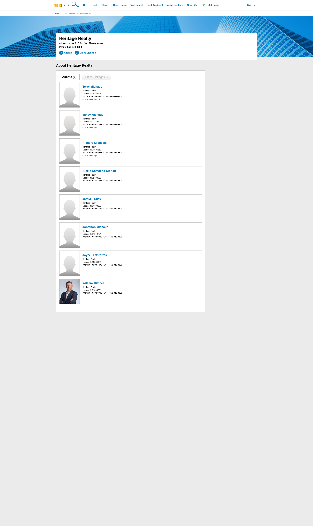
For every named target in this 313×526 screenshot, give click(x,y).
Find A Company (69, 13)
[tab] (69, 77)
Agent (155, 5)
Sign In (251, 5)
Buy (85, 5)
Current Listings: (91, 99)
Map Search (136, 5)
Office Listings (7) (96, 77)
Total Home (212, 5)
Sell (95, 5)
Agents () (69, 77)
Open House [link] (120, 5)
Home (56, 13)
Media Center (173, 5)
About (191, 5)
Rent (105, 5)
